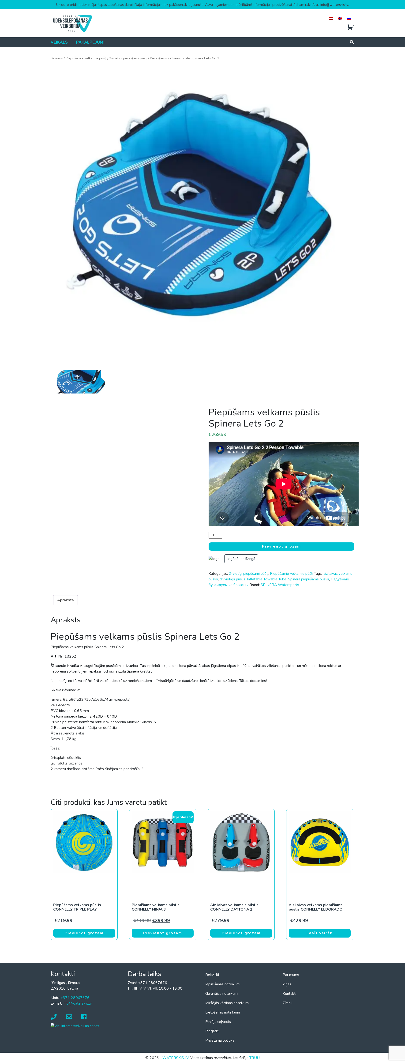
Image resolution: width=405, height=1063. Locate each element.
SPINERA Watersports (280, 584)
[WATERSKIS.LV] (72, 23)
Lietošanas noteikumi (222, 1012)
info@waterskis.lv (77, 1003)
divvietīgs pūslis (232, 579)
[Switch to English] (340, 18)
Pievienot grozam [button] (84, 933)
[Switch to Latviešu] (331, 18)
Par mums (291, 974)
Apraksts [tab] (65, 600)
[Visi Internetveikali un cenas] (75, 1025)
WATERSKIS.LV (175, 1057)
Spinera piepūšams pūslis (308, 579)
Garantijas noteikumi (221, 993)
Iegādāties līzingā (241, 558)
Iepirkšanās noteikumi (222, 984)
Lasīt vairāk (320, 933)
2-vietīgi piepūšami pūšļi (128, 58)
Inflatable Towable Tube (266, 579)
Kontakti (289, 993)
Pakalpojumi (90, 42)
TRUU (254, 1057)
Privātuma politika (219, 1040)
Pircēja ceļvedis (218, 1021)
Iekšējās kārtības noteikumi (227, 1003)
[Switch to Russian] (349, 18)
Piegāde (212, 1031)
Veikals (59, 42)
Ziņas (287, 984)
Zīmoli (287, 1003)
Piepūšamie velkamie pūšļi (86, 58)
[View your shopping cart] (351, 27)
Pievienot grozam (281, 546)
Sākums (57, 58)
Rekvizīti (212, 974)
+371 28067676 (75, 997)
